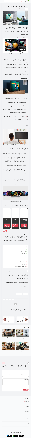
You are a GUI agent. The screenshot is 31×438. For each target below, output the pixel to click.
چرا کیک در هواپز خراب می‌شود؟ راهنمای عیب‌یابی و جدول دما (8, 338)
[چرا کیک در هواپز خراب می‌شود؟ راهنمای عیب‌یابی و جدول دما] (8, 333)
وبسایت (9, 376)
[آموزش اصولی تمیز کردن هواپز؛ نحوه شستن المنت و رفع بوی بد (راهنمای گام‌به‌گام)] (22, 346)
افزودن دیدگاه (26, 379)
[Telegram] (4, 299)
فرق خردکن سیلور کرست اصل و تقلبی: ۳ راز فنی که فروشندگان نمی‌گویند (22, 338)
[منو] (2, 1)
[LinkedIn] (10, 299)
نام (27, 376)
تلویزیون (25, 116)
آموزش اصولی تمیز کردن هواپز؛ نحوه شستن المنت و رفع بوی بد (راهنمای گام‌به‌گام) (23, 351)
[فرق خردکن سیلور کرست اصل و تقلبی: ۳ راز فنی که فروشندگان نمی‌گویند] (22, 333)
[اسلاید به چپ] (4, 231)
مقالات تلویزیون (25, 294)
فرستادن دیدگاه (26, 389)
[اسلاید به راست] (6, 231)
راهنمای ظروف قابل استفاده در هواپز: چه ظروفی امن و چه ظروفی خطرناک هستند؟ (8, 351)
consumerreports (22, 289)
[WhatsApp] (7, 299)
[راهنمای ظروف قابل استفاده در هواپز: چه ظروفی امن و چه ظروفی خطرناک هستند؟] (8, 346)
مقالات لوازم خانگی (19, 294)
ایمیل (18, 376)
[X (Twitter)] (13, 299)
